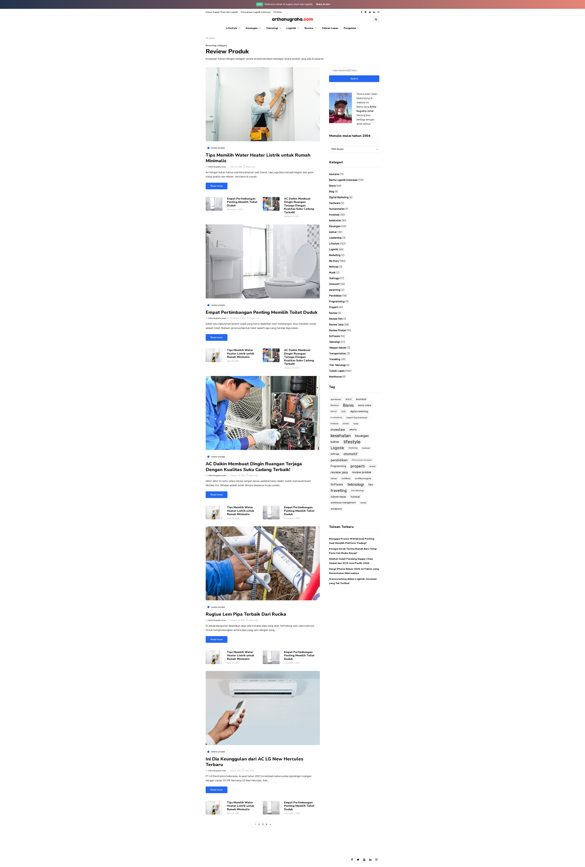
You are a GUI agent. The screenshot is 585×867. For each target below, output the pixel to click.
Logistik (291, 28)
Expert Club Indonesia (357, 417)
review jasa (339, 472)
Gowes (346, 424)
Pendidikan (335, 295)
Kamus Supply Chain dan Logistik (222, 12)
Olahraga (334, 278)
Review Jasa (336, 324)
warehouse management (343, 502)
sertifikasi (346, 478)
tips (370, 484)
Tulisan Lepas (330, 28)
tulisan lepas (338, 496)
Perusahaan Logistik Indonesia (255, 12)
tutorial (355, 496)
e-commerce (336, 417)
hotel (355, 423)
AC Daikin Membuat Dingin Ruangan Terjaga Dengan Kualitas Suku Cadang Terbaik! (299, 205)
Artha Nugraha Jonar (217, 167)
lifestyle (352, 442)
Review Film (336, 318)
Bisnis (332, 185)
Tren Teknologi (337, 365)
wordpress (336, 508)
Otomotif (334, 284)
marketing (353, 448)
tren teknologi (357, 491)
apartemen (336, 399)
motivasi (366, 448)
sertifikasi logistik (363, 478)
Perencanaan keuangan (362, 460)
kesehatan (335, 220)
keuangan (362, 436)
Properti (333, 307)
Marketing (334, 255)
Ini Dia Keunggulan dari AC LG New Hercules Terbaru (254, 762)
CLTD (343, 411)
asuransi (361, 399)
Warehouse (335, 376)
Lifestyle (231, 28)
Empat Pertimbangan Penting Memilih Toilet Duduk (242, 202)
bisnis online (364, 405)
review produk (361, 472)
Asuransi (334, 174)
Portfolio (277, 12)
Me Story (334, 261)
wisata (363, 503)
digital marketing (359, 411)
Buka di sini (323, 4)
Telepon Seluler (337, 347)
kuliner (333, 232)
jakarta (352, 429)
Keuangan (252, 28)
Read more (216, 186)
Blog (331, 191)
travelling (339, 490)
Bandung (335, 405)
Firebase (334, 424)
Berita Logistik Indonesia (343, 180)
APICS (348, 399)
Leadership (335, 237)
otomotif (351, 454)
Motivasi (334, 266)
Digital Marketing (339, 197)
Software (334, 336)
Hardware (334, 203)
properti (358, 466)
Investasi (334, 214)
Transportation (337, 353)
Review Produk (337, 330)
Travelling (334, 359)
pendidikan (339, 460)
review (372, 466)
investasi (338, 430)
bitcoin (334, 411)
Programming (337, 301)
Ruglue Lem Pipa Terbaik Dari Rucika (246, 614)
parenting (334, 289)
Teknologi (272, 28)
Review (309, 28)
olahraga (335, 454)
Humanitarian (337, 208)
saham (334, 478)
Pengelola (350, 28)
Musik (332, 272)
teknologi (355, 484)
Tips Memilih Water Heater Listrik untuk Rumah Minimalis (258, 158)
